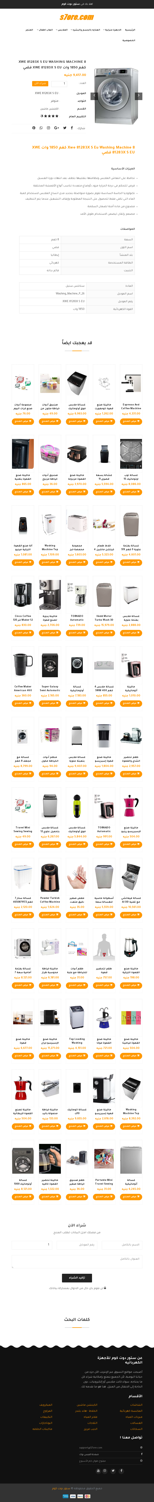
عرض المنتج (130, 421)
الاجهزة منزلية (113, 30)
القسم (81, 109)
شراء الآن (40, 83)
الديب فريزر (90, 1429)
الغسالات (136, 1423)
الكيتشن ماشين (49, 109)
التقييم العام (77, 116)
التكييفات (46, 1417)
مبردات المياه (134, 1417)
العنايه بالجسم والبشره (86, 30)
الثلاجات (92, 1423)
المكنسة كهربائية (131, 1411)
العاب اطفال (45, 30)
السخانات (136, 1429)
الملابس (62, 30)
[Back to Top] (4, 1494)
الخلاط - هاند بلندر (86, 1411)
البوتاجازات (45, 1423)
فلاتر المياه (90, 1417)
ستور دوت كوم (61, 1488)
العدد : (82, 83)
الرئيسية (130, 30)
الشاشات (136, 1405)
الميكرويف (45, 1405)
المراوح (47, 1411)
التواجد (82, 101)
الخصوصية (128, 41)
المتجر (29, 30)
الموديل (81, 93)
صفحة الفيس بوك (89, 1454)
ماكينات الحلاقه (42, 1429)
